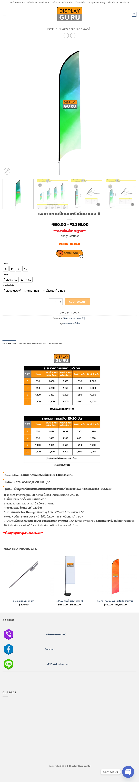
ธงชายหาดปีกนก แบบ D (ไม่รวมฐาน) (115, 601)
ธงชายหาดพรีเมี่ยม (72, 323)
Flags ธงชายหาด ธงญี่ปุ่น (76, 29)
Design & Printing (96, 2)
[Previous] (9, 108)
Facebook (50, 649)
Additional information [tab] (33, 343)
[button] (5, 14)
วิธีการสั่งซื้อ (79, 2)
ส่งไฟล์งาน (32, 2)
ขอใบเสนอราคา (17, 2)
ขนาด (5, 263)
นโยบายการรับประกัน (62, 2)
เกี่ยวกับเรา (113, 2)
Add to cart (78, 302)
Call (47, 634)
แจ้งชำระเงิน (44, 2)
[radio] (5, 268)
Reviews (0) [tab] (55, 343)
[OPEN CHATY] (128, 772)
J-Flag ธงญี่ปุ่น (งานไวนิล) (69, 601)
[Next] (129, 108)
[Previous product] (72, 35)
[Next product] (66, 35)
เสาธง (5, 274)
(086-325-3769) (57, 634)
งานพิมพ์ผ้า (8, 285)
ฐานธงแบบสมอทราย (23, 601)
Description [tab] (9, 343)
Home (50, 29)
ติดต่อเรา (124, 2)
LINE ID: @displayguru (56, 664)
